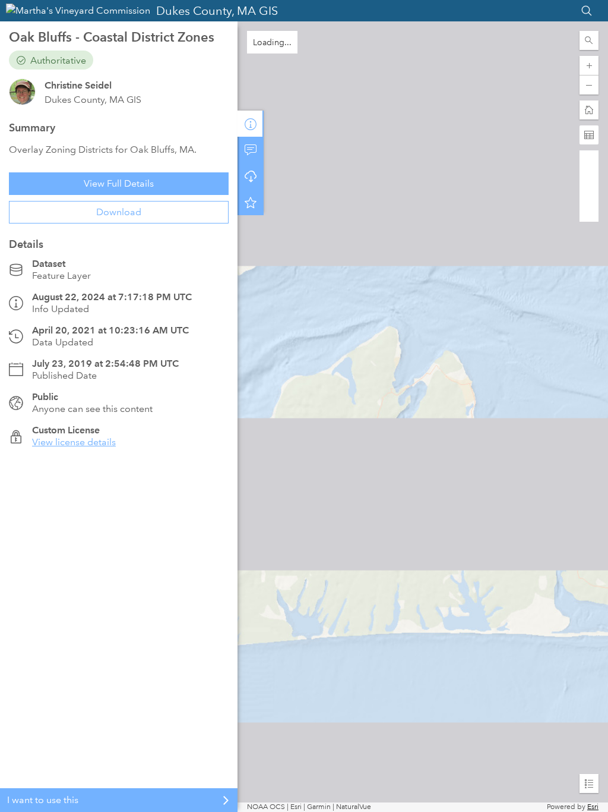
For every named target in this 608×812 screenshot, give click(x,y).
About (251, 124)
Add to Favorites (251, 202)
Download (118, 212)
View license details (74, 442)
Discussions (251, 150)
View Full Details (119, 183)
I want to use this (42, 799)
